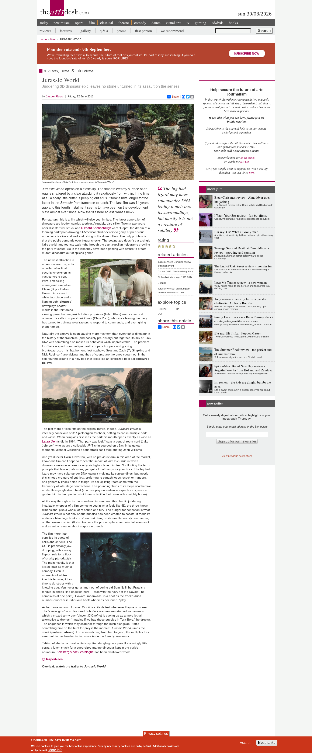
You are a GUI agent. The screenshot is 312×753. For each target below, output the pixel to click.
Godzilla (162, 283)
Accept (245, 743)
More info (55, 750)
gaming (200, 22)
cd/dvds (217, 22)
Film (53, 39)
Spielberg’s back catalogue (75, 652)
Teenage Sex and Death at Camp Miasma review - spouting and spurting (241, 250)
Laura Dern (50, 441)
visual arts (173, 22)
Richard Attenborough (96, 228)
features (66, 30)
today (44, 22)
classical (106, 22)
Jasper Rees (54, 96)
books (233, 22)
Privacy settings (156, 733)
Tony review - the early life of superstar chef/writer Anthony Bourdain (240, 301)
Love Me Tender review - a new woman (240, 282)
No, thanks (266, 743)
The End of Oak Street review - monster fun (243, 266)
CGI (160, 313)
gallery (85, 30)
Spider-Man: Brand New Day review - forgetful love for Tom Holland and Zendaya (243, 368)
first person (143, 30)
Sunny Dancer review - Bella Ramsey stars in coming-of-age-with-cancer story (244, 319)
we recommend (172, 30)
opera (79, 22)
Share (175, 96)
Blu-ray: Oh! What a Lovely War (236, 232)
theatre (123, 22)
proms (121, 30)
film (92, 22)
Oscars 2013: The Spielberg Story (175, 271)
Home (43, 39)
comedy (140, 22)
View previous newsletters (237, 456)
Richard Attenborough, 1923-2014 (175, 277)
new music (61, 22)
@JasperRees (52, 659)
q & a (104, 30)
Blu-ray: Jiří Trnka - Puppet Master (237, 333)
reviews (45, 30)
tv (188, 22)
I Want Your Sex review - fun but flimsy (240, 215)
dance (156, 22)
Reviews (162, 309)
